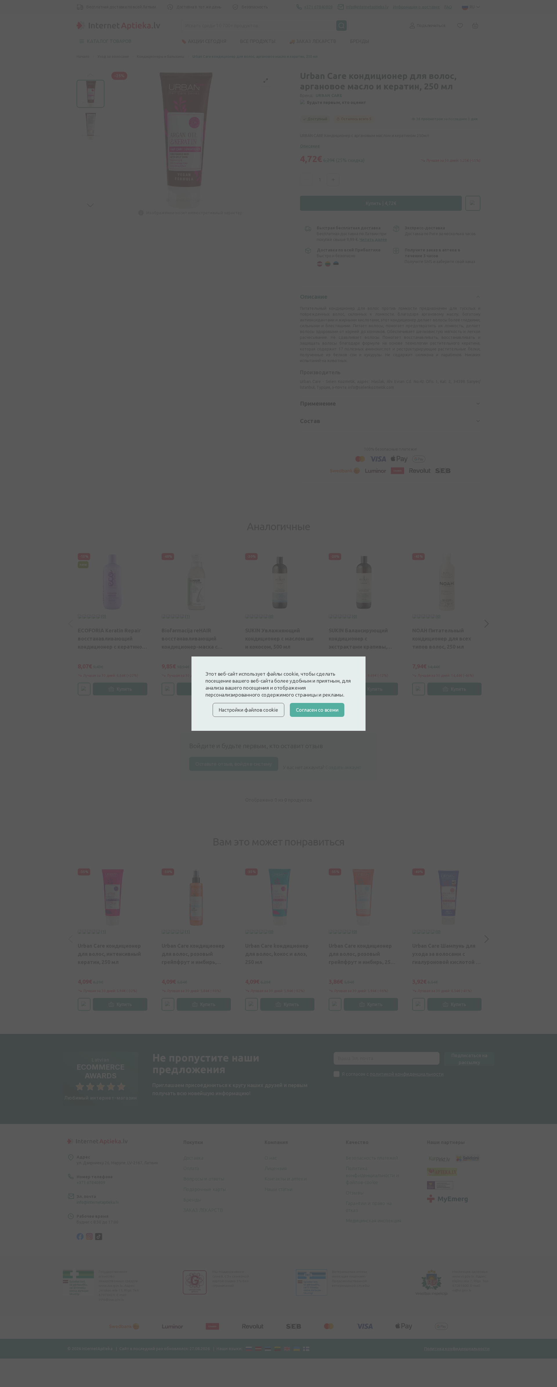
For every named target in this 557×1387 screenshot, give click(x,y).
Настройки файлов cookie (248, 710)
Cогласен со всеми (317, 710)
